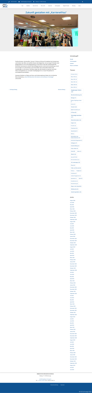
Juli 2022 (72, 295)
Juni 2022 (72, 297)
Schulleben (49, 47)
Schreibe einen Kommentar (40, 47)
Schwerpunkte (57, 5)
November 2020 (73, 335)
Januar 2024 (72, 261)
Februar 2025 (72, 234)
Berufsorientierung (76, 95)
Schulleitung (73, 173)
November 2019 (73, 359)
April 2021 (72, 325)
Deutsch (74, 106)
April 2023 (72, 278)
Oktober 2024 (73, 242)
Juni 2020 (72, 344)
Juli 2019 (72, 367)
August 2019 (72, 365)
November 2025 (73, 215)
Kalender (72, 63)
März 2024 (72, 257)
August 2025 (72, 221)
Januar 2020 (72, 354)
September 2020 (73, 337)
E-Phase (73, 112)
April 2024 (72, 255)
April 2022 (72, 302)
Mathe (79, 151)
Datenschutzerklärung (54, 384)
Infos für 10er (35, 5)
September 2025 (73, 219)
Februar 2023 (72, 282)
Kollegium (74, 143)
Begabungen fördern (76, 90)
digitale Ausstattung (75, 109)
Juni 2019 (72, 369)
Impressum (62, 384)
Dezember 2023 (73, 263)
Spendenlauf (74, 178)
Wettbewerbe (74, 189)
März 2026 (72, 208)
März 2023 (72, 280)
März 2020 (72, 350)
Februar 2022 (72, 306)
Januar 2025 (72, 236)
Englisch (73, 122)
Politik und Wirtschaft (76, 168)
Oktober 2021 (73, 312)
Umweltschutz (74, 181)
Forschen (73, 125)
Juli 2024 (72, 249)
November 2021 (73, 310)
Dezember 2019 (73, 356)
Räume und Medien (74, 65)
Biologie (73, 97)
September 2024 (73, 244)
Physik (73, 165)
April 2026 (72, 206)
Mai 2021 (72, 323)
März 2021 (72, 327)
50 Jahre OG (74, 74)
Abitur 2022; (74, 81)
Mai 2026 (72, 204)
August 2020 (72, 340)
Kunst (73, 151)
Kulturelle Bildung (75, 145)
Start (22, 5)
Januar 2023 (72, 285)
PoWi (72, 170)
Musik (73, 154)
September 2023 (73, 270)
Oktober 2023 (73, 268)
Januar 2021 (72, 331)
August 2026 (72, 200)
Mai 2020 (72, 346)
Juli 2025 (72, 223)
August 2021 (72, 316)
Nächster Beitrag (62, 89)
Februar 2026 (72, 211)
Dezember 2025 (73, 213)
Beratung (73, 5)
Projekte (79, 170)
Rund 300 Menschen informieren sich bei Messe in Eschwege (39, 77)
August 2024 (72, 247)
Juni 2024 (72, 251)
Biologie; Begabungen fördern (76, 101)
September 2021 (73, 314)
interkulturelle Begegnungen (76, 140)
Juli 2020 (72, 342)
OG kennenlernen (75, 159)
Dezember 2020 (73, 333)
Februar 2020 (72, 352)
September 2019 (73, 363)
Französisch (74, 128)
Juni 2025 (72, 225)
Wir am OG (43, 5)
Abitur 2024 (74, 84)
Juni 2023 (72, 274)
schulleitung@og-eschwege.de (45, 379)
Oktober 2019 (73, 361)
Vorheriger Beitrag (13, 89)
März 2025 (72, 232)
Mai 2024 (72, 253)
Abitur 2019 (74, 76)
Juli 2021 (72, 318)
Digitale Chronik (66, 5)
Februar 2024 (72, 259)
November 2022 (73, 289)
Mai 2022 (72, 299)
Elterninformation (76, 120)
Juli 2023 (72, 272)
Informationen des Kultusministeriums (75, 137)
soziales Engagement (76, 175)
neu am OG (74, 157)
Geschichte (74, 131)
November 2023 (73, 266)
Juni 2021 (72, 320)
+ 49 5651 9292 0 (41, 380)
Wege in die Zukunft (76, 186)
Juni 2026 (72, 202)
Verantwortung (74, 183)
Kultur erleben (74, 148)
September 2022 (73, 293)
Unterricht (50, 5)
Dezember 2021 (73, 308)
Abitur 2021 (74, 79)
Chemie (73, 104)
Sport (80, 178)
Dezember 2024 (73, 238)
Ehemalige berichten (76, 116)
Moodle (71, 59)
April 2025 (72, 230)
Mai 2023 (72, 276)
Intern (79, 5)
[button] (82, 2)
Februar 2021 (72, 329)
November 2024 (73, 240)
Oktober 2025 (73, 217)
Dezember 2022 (73, 287)
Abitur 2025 (74, 87)
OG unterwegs (75, 162)
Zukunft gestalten (76, 192)
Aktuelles (28, 5)
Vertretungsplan (73, 61)
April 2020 (72, 348)
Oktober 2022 (73, 291)
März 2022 (72, 304)
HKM (72, 133)
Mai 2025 (72, 227)
